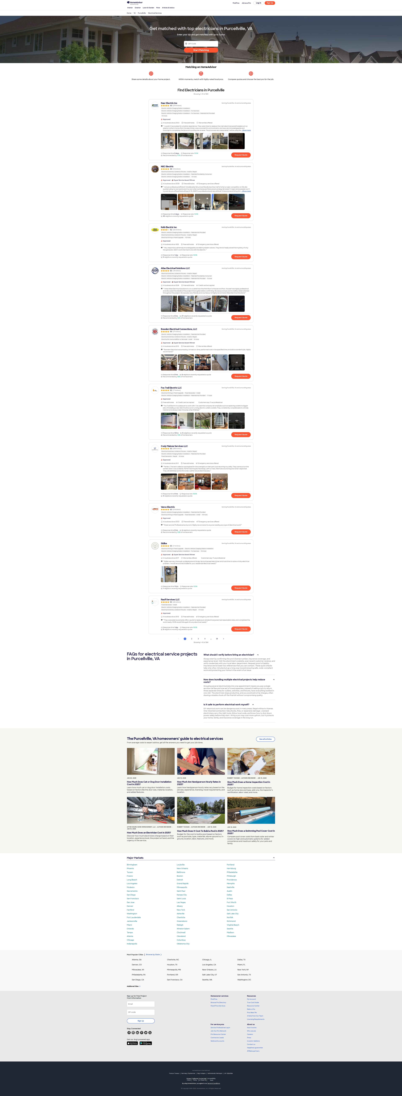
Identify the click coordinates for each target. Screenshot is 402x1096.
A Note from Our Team (255, 1016)
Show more (246, 130)
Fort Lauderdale (134, 917)
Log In (258, 3)
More (158, 8)
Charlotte (181, 917)
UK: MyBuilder (228, 1073)
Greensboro (182, 921)
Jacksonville (132, 921)
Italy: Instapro (201, 1073)
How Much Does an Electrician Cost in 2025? (149, 832)
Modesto (131, 887)
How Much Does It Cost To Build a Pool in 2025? (200, 831)
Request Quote (241, 155)
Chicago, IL (207, 960)
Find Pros (214, 999)
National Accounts (217, 1041)
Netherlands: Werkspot (215, 1073)
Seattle (230, 929)
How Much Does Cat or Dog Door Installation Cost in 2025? (149, 783)
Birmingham (132, 865)
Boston (180, 876)
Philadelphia (232, 872)
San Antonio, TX (244, 975)
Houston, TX (172, 965)
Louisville (181, 865)
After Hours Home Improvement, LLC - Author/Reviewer (149, 827)
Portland (230, 865)
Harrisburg (231, 868)
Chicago (130, 940)
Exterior (138, 8)
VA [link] (135, 13)
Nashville (230, 887)
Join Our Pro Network (218, 1031)
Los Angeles (132, 883)
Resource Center (253, 1006)
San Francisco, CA (174, 980)
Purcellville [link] (142, 13)
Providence (232, 880)
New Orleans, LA (209, 970)
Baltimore (181, 872)
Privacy (189, 1079)
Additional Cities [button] (133, 986)
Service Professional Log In (220, 1028)
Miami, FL (241, 965)
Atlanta (130, 936)
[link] (201, 109)
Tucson (130, 872)
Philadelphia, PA (139, 975)
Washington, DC (244, 980)
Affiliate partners (253, 1051)
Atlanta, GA (137, 960)
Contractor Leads (217, 1038)
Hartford (130, 910)
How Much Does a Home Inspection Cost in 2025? (248, 783)
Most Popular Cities (135, 955)
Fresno (130, 876)
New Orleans (182, 868)
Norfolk (230, 917)
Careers (250, 1034)
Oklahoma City (183, 944)
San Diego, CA (138, 980)
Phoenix (130, 868)
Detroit (180, 880)
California (195, 1079)
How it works (251, 1028)
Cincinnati (181, 932)
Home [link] (129, 13)
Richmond (231, 921)
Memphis (231, 883)
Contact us (251, 1044)
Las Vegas (181, 902)
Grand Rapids (182, 883)
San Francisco (133, 899)
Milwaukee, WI (138, 970)
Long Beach (132, 880)
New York (181, 910)
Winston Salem (183, 929)
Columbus (181, 940)
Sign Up (270, 3)
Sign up (141, 1021)
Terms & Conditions (213, 1083)
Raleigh (180, 925)
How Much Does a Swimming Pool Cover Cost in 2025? (251, 832)
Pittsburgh (231, 876)
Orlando (130, 929)
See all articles (265, 739)
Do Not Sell (202, 1079)
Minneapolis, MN (174, 970)
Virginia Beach (233, 925)
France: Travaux (174, 1073)
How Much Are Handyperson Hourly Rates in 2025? (199, 783)
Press (249, 1038)
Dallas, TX (241, 960)
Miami (129, 925)
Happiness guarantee (255, 1048)
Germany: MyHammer (188, 1073)
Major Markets (135, 857)
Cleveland (181, 936)
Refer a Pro (251, 1009)
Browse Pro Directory (218, 1002)
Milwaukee (231, 936)
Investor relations (253, 1041)
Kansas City (182, 895)
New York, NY (243, 970)
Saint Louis (181, 899)
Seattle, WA (207, 980)
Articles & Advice (168, 8)
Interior (130, 8)
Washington (132, 914)
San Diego (131, 895)
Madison (230, 932)
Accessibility (211, 1079)
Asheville (180, 914)
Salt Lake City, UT (209, 975)
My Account (251, 999)
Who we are (251, 1031)
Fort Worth (231, 902)
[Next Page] (223, 639)
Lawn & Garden (148, 8)
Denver (130, 906)
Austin (229, 891)
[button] (169, 141)
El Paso (230, 899)
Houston (230, 906)
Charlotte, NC (173, 960)
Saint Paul (181, 891)
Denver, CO (137, 965)
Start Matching (201, 50)
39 (217, 639)
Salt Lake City (232, 914)
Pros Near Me (252, 1012)
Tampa (130, 932)
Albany (180, 906)
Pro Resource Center (218, 1034)
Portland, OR (172, 975)
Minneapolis (182, 887)
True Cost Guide (253, 1002)
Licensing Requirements (255, 1019)
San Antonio (232, 910)
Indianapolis (132, 944)
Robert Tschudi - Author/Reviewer (241, 778)
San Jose (130, 902)
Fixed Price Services (218, 1006)
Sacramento (132, 891)
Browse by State (153, 954)
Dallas (229, 895)
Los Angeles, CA (209, 965)
